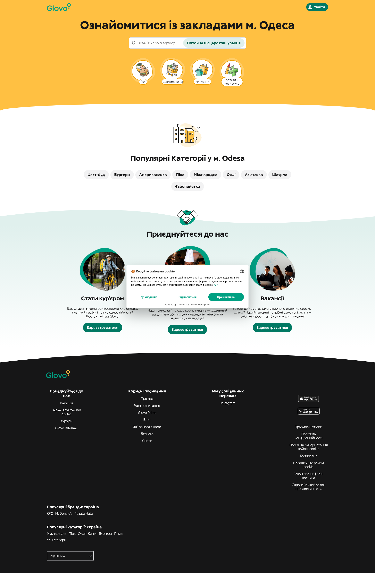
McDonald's (63, 513)
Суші (82, 533)
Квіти (92, 533)
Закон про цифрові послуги (308, 476)
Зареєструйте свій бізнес (66, 412)
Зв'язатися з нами (147, 427)
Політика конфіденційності (308, 436)
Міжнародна (56, 533)
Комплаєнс (308, 456)
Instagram (228, 403)
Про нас (147, 398)
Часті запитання (147, 405)
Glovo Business (66, 428)
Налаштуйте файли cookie (308, 465)
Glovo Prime (147, 413)
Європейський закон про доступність (308, 487)
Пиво (118, 533)
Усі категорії (56, 540)
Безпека (147, 434)
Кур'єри (66, 421)
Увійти (147, 441)
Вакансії (66, 403)
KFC (50, 513)
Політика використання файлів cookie (308, 447)
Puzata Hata (84, 513)
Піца (72, 533)
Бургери (105, 533)
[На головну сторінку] (59, 7)
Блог (147, 420)
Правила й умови (308, 427)
